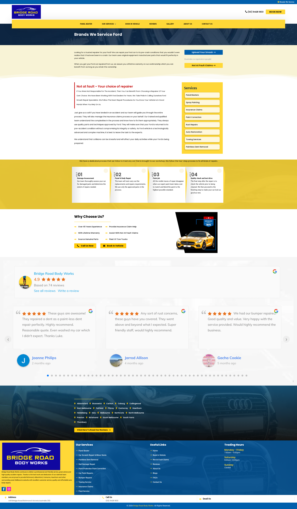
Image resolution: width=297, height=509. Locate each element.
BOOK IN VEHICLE (132, 24)
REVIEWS (153, 24)
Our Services (108, 24)
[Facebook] (4, 489)
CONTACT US (207, 24)
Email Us (207, 498)
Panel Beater (86, 24)
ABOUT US (188, 24)
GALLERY (170, 24)
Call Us (109, 497)
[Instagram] (9, 489)
